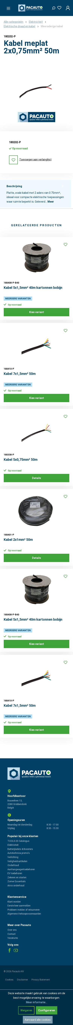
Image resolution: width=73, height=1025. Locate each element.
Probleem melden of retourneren (23, 910)
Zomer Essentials (16, 881)
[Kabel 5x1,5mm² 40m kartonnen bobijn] (36, 259)
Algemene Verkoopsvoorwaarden (24, 913)
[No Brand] (36, 117)
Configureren (46, 1010)
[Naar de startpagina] (31, 8)
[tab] (35, 194)
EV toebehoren (14, 873)
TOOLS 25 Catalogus (18, 841)
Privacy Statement (40, 979)
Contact (11, 934)
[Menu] (7, 7)
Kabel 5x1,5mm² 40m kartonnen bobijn (33, 288)
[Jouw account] (66, 8)
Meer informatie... (36, 1002)
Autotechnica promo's (18, 853)
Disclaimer (22, 979)
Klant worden (14, 901)
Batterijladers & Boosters (20, 849)
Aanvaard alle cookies (38, 1019)
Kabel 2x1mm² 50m (18, 540)
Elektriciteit (13, 845)
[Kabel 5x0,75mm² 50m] (36, 431)
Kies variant (36, 312)
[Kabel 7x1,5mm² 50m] (36, 345)
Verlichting (12, 857)
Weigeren (26, 1010)
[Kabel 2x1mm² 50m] (36, 511)
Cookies (9, 979)
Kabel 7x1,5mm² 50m (20, 374)
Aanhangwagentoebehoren (21, 869)
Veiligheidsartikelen (17, 861)
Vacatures (12, 938)
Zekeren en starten (16, 877)
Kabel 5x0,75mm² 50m (20, 459)
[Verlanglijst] (58, 7)
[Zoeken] (52, 7)
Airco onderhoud (15, 885)
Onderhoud (13, 865)
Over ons (12, 930)
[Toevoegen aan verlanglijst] (65, 244)
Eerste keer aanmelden (19, 905)
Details (36, 478)
